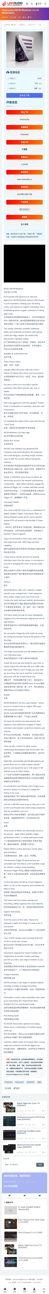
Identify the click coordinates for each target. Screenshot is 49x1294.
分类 (14, 1292)
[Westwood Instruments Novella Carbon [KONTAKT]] (9, 1149)
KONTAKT (5, 17)
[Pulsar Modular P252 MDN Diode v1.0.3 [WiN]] (10, 1224)
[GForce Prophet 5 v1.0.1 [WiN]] (10, 1237)
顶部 (44, 1292)
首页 (14, 25)
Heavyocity (19, 1082)
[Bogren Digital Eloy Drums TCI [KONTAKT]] (9, 1107)
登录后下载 (24, 95)
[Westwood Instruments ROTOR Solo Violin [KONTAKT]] (9, 1121)
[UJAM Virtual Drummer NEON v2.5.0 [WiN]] (10, 1262)
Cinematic (8, 1082)
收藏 (9, 1088)
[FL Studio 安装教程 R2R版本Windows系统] (10, 1210)
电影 (39, 1082)
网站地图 (32, 1279)
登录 (39, 4)
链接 (17, 1088)
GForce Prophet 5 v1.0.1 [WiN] (30, 1233)
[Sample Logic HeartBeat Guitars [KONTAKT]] (9, 1135)
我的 (34, 1292)
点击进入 (25, 209)
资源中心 (22, 25)
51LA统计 (40, 1279)
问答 (24, 1292)
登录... (7, 1164)
